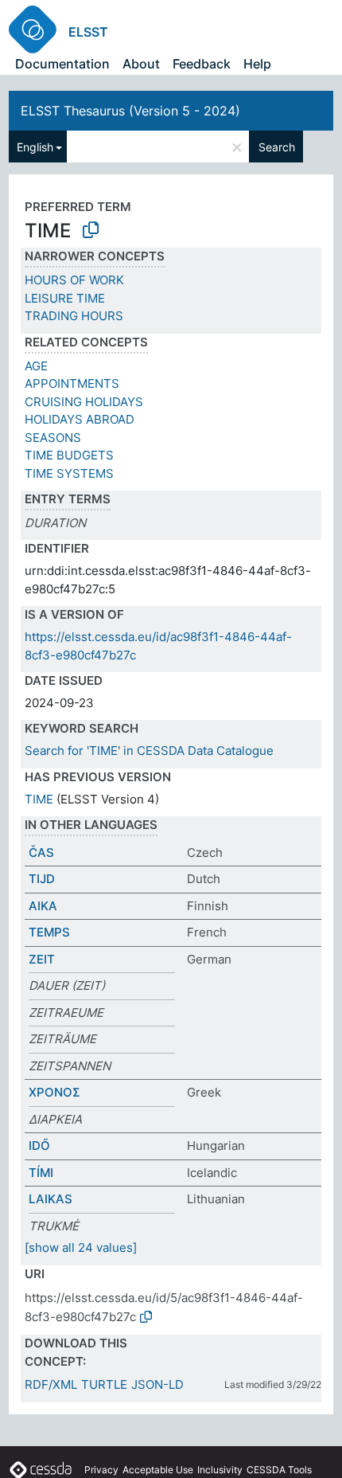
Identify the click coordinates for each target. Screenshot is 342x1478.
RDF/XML (51, 1384)
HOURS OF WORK (74, 279)
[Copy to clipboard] (91, 230)
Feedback (202, 64)
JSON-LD (157, 1384)
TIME (39, 799)
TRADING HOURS (74, 315)
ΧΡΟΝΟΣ (54, 1092)
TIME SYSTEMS (69, 473)
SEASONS (53, 437)
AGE (36, 365)
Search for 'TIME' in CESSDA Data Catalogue (149, 750)
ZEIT (42, 959)
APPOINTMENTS (72, 383)
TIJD (42, 878)
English (35, 147)
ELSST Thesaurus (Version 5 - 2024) (130, 111)
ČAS (41, 852)
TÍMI (41, 1172)
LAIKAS (50, 1198)
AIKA (43, 905)
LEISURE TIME (65, 298)
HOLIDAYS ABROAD (79, 419)
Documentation (62, 64)
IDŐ (39, 1145)
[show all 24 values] (81, 1247)
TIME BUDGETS (69, 455)
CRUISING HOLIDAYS (84, 401)
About (141, 64)
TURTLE (104, 1384)
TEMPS (49, 932)
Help (257, 64)
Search (276, 147)
